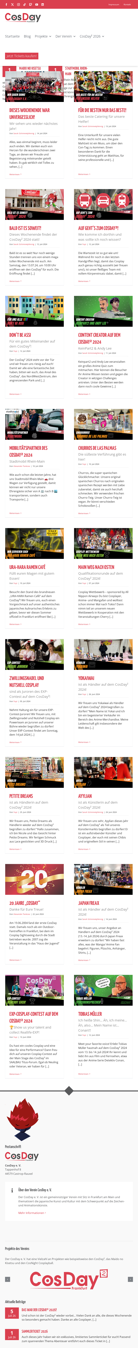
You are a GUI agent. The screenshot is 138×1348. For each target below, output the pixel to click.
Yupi (84, 244)
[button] (7, 1279)
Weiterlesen (14, 174)
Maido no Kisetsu (30, 68)
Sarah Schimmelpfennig (23, 133)
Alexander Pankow (21, 466)
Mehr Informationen (31, 1213)
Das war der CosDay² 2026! (39, 1310)
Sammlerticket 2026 (35, 1332)
